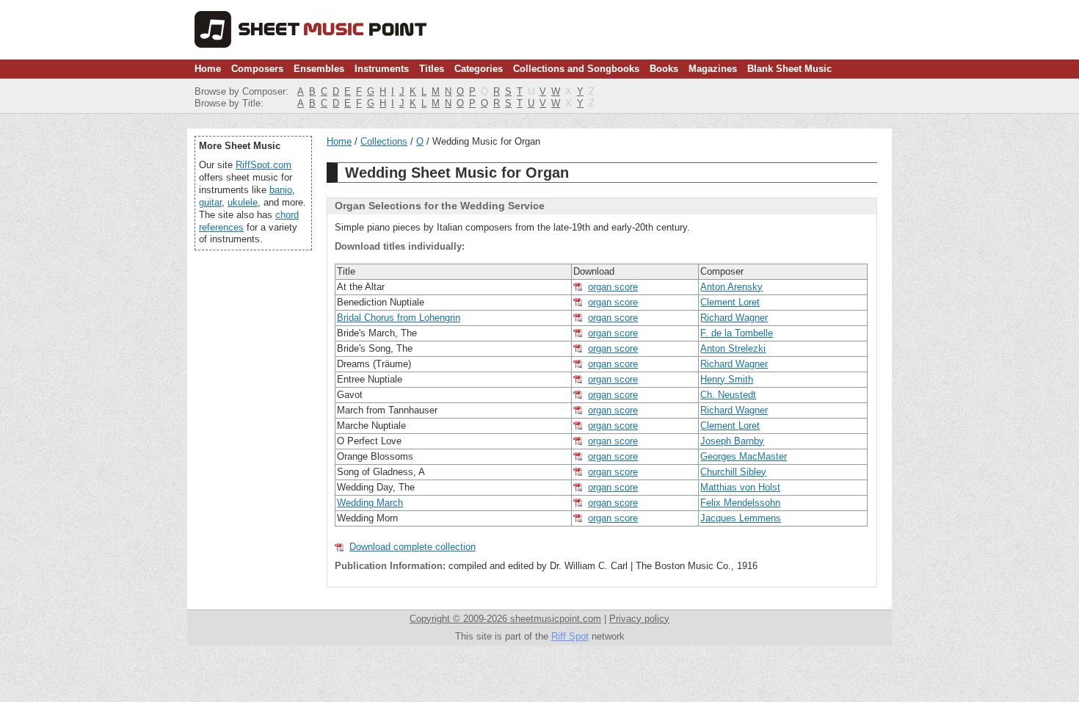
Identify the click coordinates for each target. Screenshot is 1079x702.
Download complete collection (412, 546)
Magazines (713, 68)
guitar (210, 202)
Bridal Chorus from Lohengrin (398, 317)
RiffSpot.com (263, 164)
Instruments (382, 68)
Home (208, 68)
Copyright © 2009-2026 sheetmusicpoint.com (505, 618)
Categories (478, 68)
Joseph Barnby (732, 440)
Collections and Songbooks (576, 68)
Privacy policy (639, 618)
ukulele (243, 202)
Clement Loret (730, 302)
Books (664, 68)
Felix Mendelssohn (740, 502)
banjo (280, 189)
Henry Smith (726, 379)
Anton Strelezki (733, 348)
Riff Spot (570, 636)
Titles (431, 68)
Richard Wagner (734, 317)
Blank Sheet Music (789, 68)
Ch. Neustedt (728, 394)
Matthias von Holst (740, 487)
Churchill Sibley (733, 471)
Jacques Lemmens (740, 518)
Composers (257, 68)
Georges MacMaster (743, 456)
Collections (383, 141)
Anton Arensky (731, 286)
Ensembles (319, 68)
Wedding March (370, 502)
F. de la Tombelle (736, 333)
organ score (613, 286)
